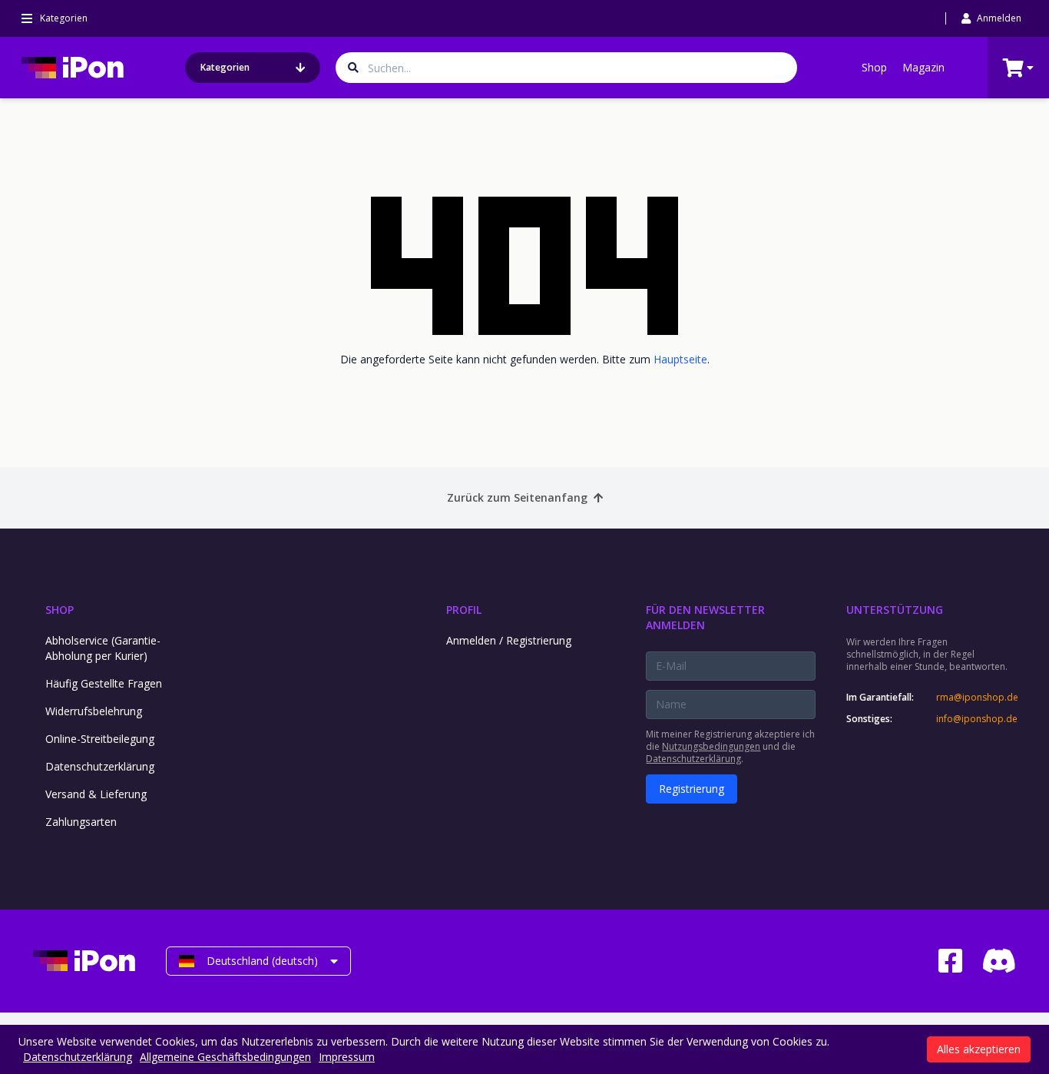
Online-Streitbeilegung (99, 738)
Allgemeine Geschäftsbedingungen (225, 1056)
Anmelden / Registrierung (508, 640)
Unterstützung (894, 609)
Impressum (347, 1056)
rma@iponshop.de (976, 697)
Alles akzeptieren (979, 1049)
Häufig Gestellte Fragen (103, 683)
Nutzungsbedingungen (711, 746)
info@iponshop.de (976, 719)
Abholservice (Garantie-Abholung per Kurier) (102, 648)
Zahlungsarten (81, 821)
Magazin (923, 67)
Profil (463, 609)
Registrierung (691, 788)
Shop (874, 67)
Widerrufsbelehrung (93, 711)
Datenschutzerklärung (99, 766)
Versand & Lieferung (96, 794)
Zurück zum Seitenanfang (517, 497)
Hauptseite (680, 359)
